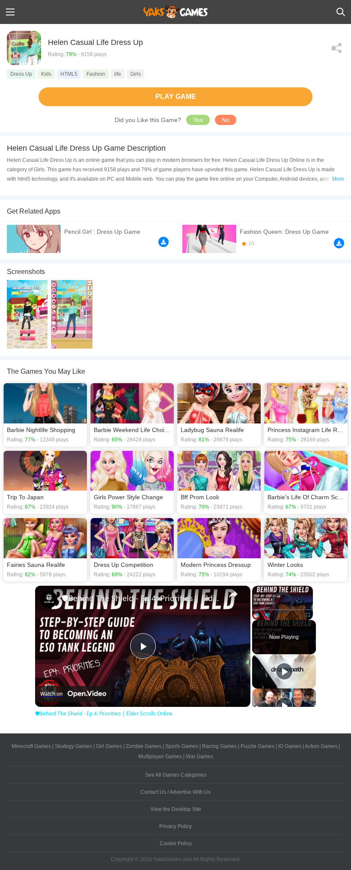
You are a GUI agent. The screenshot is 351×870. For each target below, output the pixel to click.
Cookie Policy (176, 843)
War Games (199, 757)
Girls (135, 74)
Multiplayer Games (160, 757)
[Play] (257, 615)
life (117, 74)
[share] (233, 594)
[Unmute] (267, 615)
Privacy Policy (175, 826)
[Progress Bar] (282, 609)
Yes (198, 119)
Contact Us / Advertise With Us (175, 792)
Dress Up (21, 74)
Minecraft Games (31, 746)
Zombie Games (143, 746)
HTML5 (68, 74)
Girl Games (109, 746)
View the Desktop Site (175, 809)
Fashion (95, 74)
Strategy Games (73, 746)
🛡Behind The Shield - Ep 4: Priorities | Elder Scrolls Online (141, 598)
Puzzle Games (257, 746)
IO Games (289, 746)
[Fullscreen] (308, 615)
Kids (46, 74)
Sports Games (181, 746)
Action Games (321, 746)
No (225, 119)
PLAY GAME (175, 96)
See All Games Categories (175, 775)
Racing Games (219, 746)
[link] (48, 599)
